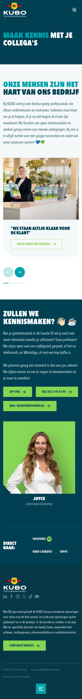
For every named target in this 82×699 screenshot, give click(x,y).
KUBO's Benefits (42, 551)
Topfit (63, 551)
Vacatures (39, 539)
